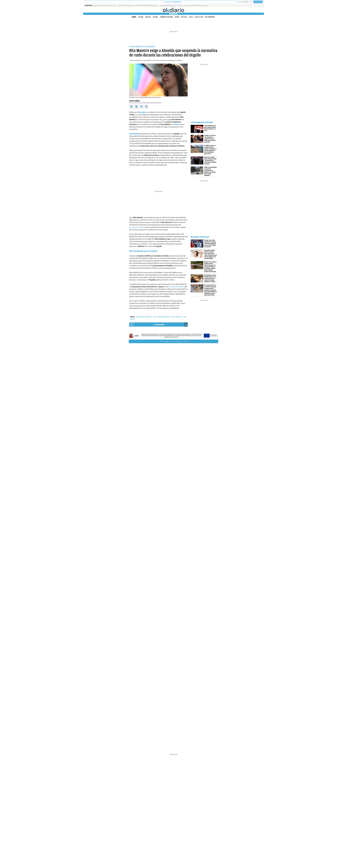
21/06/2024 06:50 (134, 103)
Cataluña (140, 17)
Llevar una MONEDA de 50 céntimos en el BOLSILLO (105, 5)
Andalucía (148, 17)
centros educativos (176, 287)
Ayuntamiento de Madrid (143, 317)
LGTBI (172, 317)
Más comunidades (210, 17)
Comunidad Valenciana (166, 17)
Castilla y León (199, 17)
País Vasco (184, 17)
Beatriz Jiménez (134, 101)
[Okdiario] (173, 10)
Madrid (134, 17)
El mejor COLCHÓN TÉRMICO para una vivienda (196, 5)
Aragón (177, 17)
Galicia (191, 17)
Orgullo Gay (178, 317)
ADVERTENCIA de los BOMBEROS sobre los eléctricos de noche (151, 5)
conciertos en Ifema (137, 227)
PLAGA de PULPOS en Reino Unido (126, 5)
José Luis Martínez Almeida (161, 317)
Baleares (155, 17)
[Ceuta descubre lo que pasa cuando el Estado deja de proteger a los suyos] (197, 129)
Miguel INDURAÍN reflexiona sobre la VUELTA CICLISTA (174, 5)
